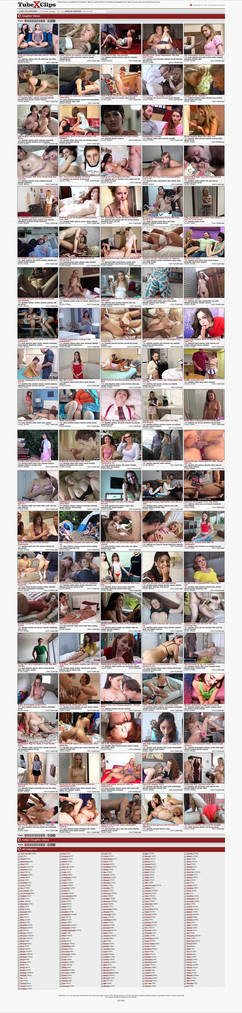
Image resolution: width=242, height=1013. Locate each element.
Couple (64, 885)
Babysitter (24, 904)
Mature (106, 975)
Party (147, 906)
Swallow (189, 917)
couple (27, 669)
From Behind (108, 859)
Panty (147, 901)
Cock (64, 869)
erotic (200, 99)
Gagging (106, 864)
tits (136, 179)
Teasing (189, 930)
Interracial (107, 930)
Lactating (106, 949)
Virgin (189, 970)
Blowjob (23, 954)
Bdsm (22, 920)
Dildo (64, 920)
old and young (76, 507)
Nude (147, 872)
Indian (105, 922)
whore (74, 669)
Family (64, 959)
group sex (72, 548)
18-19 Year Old (25, 853)
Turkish (189, 954)
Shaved (147, 986)
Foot (63, 983)
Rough (147, 965)
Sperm (189, 891)
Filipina (64, 967)
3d (171, 59)
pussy (126, 179)
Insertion (106, 928)
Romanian (148, 959)
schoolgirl (131, 587)
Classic (64, 861)
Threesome (191, 936)
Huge (105, 917)
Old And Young (150, 885)
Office (147, 877)
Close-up (65, 867)
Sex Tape (148, 983)
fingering (155, 345)
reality (163, 507)
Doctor (64, 922)
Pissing (147, 917)
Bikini (22, 941)
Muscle (147, 861)
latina (54, 59)
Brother (23, 970)
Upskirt (189, 962)
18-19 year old (84, 179)
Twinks (189, 957)
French (106, 856)
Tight (188, 938)
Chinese (65, 859)
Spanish (189, 885)
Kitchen (106, 944)
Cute (63, 901)
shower (202, 221)
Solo (188, 880)
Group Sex (107, 893)
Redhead (148, 949)
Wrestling (190, 983)
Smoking (190, 875)
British (22, 967)
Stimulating (191, 899)
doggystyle (69, 142)
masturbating (94, 99)
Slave (189, 864)
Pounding (148, 925)
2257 (118, 1000)
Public (147, 936)
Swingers (190, 920)
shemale (114, 138)
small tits (104, 59)
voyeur (94, 422)
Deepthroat (66, 914)
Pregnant (148, 930)
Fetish (64, 965)
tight (19, 507)
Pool (146, 920)
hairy (113, 97)
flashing (116, 466)
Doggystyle (66, 925)
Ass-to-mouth (25, 893)
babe (80, 57)
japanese (25, 180)
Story (188, 904)
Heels (105, 904)
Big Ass (23, 933)
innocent (49, 180)
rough (148, 262)
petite (36, 140)
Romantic (148, 962)
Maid (105, 965)
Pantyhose (149, 904)
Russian (148, 967)
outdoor (94, 546)
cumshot (21, 99)
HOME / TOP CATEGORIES (28, 11)
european (134, 57)
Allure (22, 864)
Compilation (66, 877)
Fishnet (64, 975)
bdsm (218, 666)
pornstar (192, 588)
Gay (104, 872)
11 (44, 21)
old (174, 59)
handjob (220, 57)
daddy (72, 57)
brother (215, 260)
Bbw (21, 917)
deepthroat (28, 182)
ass (50, 59)
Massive (106, 970)
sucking (37, 99)
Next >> (52, 21)
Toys (188, 951)
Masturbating (108, 973)
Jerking (106, 938)
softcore (208, 302)
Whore (189, 978)
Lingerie (106, 962)
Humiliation (107, 920)
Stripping (190, 909)
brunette (120, 57)
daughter (25, 59)
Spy (188, 893)
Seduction (148, 981)
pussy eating (105, 747)
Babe (22, 901)
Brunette (23, 973)
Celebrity (23, 989)
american (111, 263)
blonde (91, 57)
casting (124, 587)
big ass (31, 99)
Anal (22, 872)
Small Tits (190, 872)
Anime (22, 877)
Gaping (106, 869)
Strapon (189, 906)
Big (21, 930)
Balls (22, 906)
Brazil (22, 959)
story (45, 219)
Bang (22, 909)
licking (192, 668)
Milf (104, 981)
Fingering (65, 970)
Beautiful (23, 925)
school (86, 463)
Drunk (64, 933)
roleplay (27, 790)
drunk (210, 260)
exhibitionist (22, 221)
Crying (64, 891)
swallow (39, 345)
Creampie (65, 888)
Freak (105, 853)
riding (40, 465)
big (151, 60)
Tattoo (189, 925)
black (144, 345)
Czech (64, 904)
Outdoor (148, 899)
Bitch (22, 946)
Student (189, 912)
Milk (104, 983)
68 (48, 21)
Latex (105, 951)
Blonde (22, 951)
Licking (106, 959)
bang (218, 422)
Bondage (23, 957)
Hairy (105, 896)
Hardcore (106, 901)
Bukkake (23, 975)
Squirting (190, 896)
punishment (46, 142)
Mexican (106, 978)
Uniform (189, 959)
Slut (188, 869)
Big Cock (23, 936)
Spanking (190, 888)
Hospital (106, 912)
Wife (188, 981)
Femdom (65, 962)
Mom (146, 853)
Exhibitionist (66, 946)
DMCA (123, 1000)
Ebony (64, 936)
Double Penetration (69, 930)
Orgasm (148, 893)
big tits (68, 59)
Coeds (64, 872)
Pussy (147, 941)
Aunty (22, 899)
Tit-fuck (189, 944)
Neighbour (148, 867)
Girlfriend (106, 877)
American (23, 869)
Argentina (23, 883)
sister (196, 260)
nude (159, 669)
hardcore (85, 57)
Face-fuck (65, 951)
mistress (104, 345)
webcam (83, 422)
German (106, 875)
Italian (105, 933)
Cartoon (23, 983)
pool (77, 548)
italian (179, 260)
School (147, 973)
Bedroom (23, 928)
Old (146, 883)
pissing (65, 548)
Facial (64, 957)
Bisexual (23, 944)
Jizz (104, 941)
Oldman (147, 888)
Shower (189, 856)
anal (76, 57)
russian (165, 383)
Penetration (149, 909)
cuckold (208, 57)
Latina (105, 954)
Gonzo (105, 885)
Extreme (65, 949)
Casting (23, 986)
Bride (22, 965)
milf (35, 59)
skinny (89, 221)
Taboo (189, 922)
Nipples (147, 869)
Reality (147, 946)
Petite (147, 912)
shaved (81, 465)
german (83, 221)
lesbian (45, 587)
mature (127, 505)
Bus (21, 978)
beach (108, 466)
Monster (148, 856)
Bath (22, 914)
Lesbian (106, 957)
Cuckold (65, 893)
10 (41, 21)
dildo (150, 587)
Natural (147, 864)
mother (214, 57)
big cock (132, 97)
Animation (24, 875)
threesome (44, 59)
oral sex (186, 99)
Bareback (23, 912)
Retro (147, 951)
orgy (30, 60)
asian (37, 180)
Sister (189, 859)
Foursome (65, 986)
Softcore (190, 877)
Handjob (106, 899)
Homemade (107, 909)
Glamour (106, 880)
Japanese (107, 936)
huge (148, 60)
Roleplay (148, 957)
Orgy (146, 896)
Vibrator (189, 965)
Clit (63, 864)
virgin (172, 221)
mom (189, 57)
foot (50, 788)
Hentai (105, 906)
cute (27, 60)
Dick (63, 917)
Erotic (64, 941)
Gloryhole (106, 883)
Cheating (65, 856)
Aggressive (24, 861)
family (72, 140)
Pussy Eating (149, 944)
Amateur (23, 867)
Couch (64, 880)
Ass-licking (24, 891)
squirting (158, 426)
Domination (66, 928)
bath (85, 707)
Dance (64, 909)
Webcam (190, 975)
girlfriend (35, 142)
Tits (188, 946)
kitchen (162, 302)
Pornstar (148, 922)
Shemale (190, 853)
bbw (132, 505)
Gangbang (107, 867)
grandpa (34, 465)
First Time (65, 973)
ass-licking (194, 302)
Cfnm (64, 853)
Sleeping (190, 867)
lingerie (159, 223)
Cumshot (65, 899)
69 (187, 986)
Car (21, 981)
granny (85, 747)
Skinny (189, 861)
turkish (61, 424)
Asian (22, 885)
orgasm (131, 179)
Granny (106, 891)
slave (19, 629)
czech (78, 101)
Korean (106, 946)
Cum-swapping (67, 896)
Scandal (148, 970)
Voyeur (189, 973)
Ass (21, 888)
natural (95, 707)
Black (22, 949)
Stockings (190, 901)
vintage (203, 97)
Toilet (188, 949)
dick (144, 60)
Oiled (147, 880)
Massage (106, 967)
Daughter (65, 912)
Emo (63, 938)
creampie (167, 59)
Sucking (189, 914)
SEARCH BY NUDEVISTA (73, 11)
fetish (127, 97)
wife (39, 59)
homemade (43, 97)
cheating (44, 260)
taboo (77, 140)
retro (214, 97)
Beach (22, 922)
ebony (80, 345)
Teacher (189, 928)
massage (166, 138)
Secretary (148, 978)
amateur (31, 59)
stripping (202, 302)
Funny (105, 861)
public (103, 466)
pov (116, 97)
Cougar (64, 883)
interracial (160, 59)
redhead (62, 59)
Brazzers (23, 962)
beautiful (77, 99)
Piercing (148, 914)
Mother (147, 859)
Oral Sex (148, 891)
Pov (146, 928)
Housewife (107, 914)
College (64, 875)
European (65, 944)
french (165, 786)
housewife (21, 60)
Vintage (189, 967)
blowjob (195, 59)
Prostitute (148, 933)
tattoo (111, 221)
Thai (188, 933)
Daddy (64, 906)
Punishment (149, 938)
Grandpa (106, 888)
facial (26, 99)
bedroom (30, 221)
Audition (23, 896)
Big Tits (23, 938)
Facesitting (66, 954)
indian (148, 221)
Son (188, 883)
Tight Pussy (191, 941)
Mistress (106, 986)
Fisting (64, 978)
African (23, 859)
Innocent (106, 925)
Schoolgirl (148, 975)
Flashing (65, 981)
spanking (176, 343)
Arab (22, 880)
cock (196, 99)
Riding (147, 954)
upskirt (174, 301)
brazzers (32, 262)
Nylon (147, 875)
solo (196, 301)
